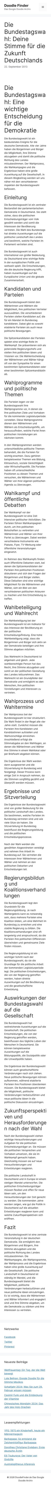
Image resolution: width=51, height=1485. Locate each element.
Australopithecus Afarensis (19, 1464)
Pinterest (9, 1346)
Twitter (8, 1341)
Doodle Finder (16, 5)
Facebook (9, 1337)
